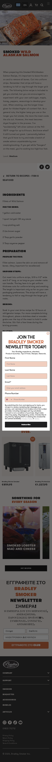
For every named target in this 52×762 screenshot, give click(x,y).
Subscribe (25, 425)
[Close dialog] (48, 333)
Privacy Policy (27, 418)
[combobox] (9, 399)
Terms (36, 418)
